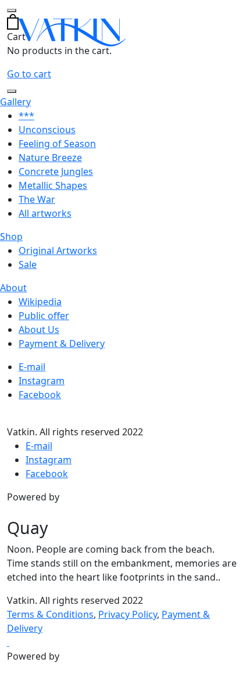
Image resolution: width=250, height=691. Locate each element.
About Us (39, 329)
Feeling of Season (57, 143)
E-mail (32, 366)
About (13, 287)
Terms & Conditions (50, 614)
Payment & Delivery (62, 343)
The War (37, 199)
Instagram (42, 380)
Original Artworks (58, 250)
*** (26, 115)
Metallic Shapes (53, 185)
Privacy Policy (127, 614)
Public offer (44, 315)
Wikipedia (40, 301)
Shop (11, 236)
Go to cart (29, 73)
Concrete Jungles (56, 171)
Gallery (15, 101)
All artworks (45, 213)
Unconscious (47, 129)
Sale (28, 264)
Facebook (40, 394)
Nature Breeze (50, 157)
